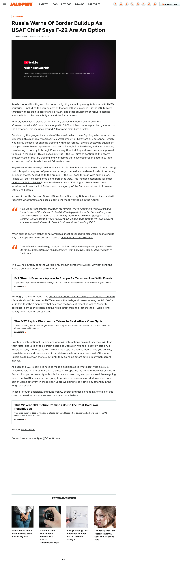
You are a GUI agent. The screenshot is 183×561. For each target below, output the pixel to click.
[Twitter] (132, 4)
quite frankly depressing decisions (68, 391)
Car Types (94, 4)
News (54, 4)
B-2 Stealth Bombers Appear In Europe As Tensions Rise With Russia (63, 278)
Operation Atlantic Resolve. (77, 237)
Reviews (66, 4)
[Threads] (138, 4)
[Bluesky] (121, 4)
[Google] (149, 4)
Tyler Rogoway (20, 36)
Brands (79, 4)
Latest (43, 4)
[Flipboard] (127, 4)
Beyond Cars (18, 16)
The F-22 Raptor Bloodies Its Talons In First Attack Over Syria (58, 321)
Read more (19, 287)
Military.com (28, 429)
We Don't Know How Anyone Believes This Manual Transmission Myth (49, 536)
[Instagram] (143, 4)
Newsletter (171, 4)
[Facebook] (115, 4)
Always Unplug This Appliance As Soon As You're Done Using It (77, 535)
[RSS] (155, 4)
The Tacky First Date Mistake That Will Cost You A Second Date (104, 535)
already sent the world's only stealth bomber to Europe (59, 264)
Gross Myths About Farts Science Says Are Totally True (22, 533)
